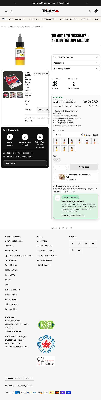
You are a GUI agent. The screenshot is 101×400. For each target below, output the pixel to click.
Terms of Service (12, 289)
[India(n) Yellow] (87, 141)
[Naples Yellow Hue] (94, 141)
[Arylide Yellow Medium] (71, 141)
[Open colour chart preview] (13, 81)
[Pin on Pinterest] (63, 228)
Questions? (10, 163)
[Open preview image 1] (6, 95)
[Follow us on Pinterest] (86, 243)
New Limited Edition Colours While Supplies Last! (51, 3)
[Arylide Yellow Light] (64, 141)
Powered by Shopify (24, 386)
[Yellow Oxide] (71, 148)
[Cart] (94, 11)
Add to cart (44, 109)
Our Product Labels (45, 250)
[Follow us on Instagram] (79, 243)
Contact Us (10, 275)
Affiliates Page (11, 270)
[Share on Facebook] (59, 228)
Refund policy (11, 294)
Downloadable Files (13, 241)
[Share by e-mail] (71, 228)
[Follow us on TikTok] (72, 250)
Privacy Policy (11, 299)
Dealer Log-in (11, 260)
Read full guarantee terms (63, 123)
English (27, 378)
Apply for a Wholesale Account (18, 255)
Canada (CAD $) (13, 378)
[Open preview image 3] (20, 95)
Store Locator (11, 250)
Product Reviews (44, 260)
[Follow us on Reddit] (79, 250)
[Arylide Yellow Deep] (56, 141)
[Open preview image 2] (13, 95)
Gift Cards (9, 245)
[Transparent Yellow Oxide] (64, 148)
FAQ (7, 284)
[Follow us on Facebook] (72, 243)
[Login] (89, 11)
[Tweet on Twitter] (67, 228)
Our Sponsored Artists (46, 255)
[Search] (11, 11)
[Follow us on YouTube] (92, 243)
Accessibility (10, 309)
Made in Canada (44, 265)
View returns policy (23, 156)
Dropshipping (11, 265)
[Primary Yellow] (56, 148)
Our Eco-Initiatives (45, 245)
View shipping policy (25, 153)
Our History (42, 241)
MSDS (7, 280)
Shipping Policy (11, 304)
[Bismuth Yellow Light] (79, 141)
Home (3, 26)
